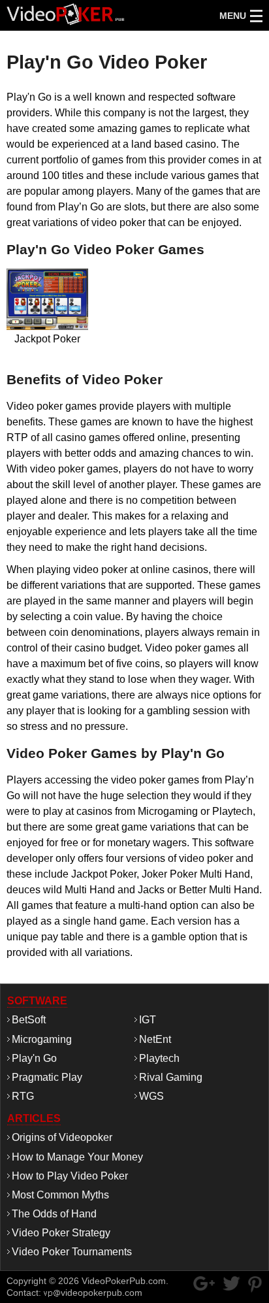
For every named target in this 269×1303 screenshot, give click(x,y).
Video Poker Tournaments (72, 1251)
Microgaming (42, 1039)
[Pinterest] (254, 1284)
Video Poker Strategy (61, 1232)
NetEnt (155, 1039)
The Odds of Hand (54, 1213)
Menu (232, 15)
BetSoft (29, 1019)
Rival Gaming (170, 1077)
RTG (23, 1096)
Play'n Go (34, 1058)
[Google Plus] (204, 1283)
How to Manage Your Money (77, 1157)
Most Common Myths (60, 1194)
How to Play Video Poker (70, 1175)
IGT (147, 1019)
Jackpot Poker (47, 315)
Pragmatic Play (47, 1077)
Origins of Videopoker (62, 1137)
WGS (151, 1096)
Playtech (159, 1058)
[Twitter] (231, 1283)
